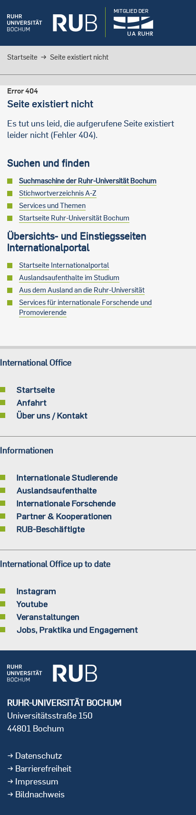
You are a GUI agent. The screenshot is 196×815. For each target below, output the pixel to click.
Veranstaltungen (48, 616)
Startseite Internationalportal (64, 265)
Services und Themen (52, 205)
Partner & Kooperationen (64, 516)
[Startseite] (52, 23)
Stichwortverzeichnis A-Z (58, 193)
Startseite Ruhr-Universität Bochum (74, 217)
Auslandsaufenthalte (57, 490)
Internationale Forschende (66, 503)
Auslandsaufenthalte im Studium (69, 277)
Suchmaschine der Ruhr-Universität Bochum (88, 180)
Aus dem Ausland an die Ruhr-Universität (82, 289)
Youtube (32, 603)
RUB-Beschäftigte (51, 528)
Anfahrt (32, 402)
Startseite (22, 57)
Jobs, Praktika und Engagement (77, 629)
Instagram (36, 590)
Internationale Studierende (67, 477)
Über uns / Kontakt (52, 415)
